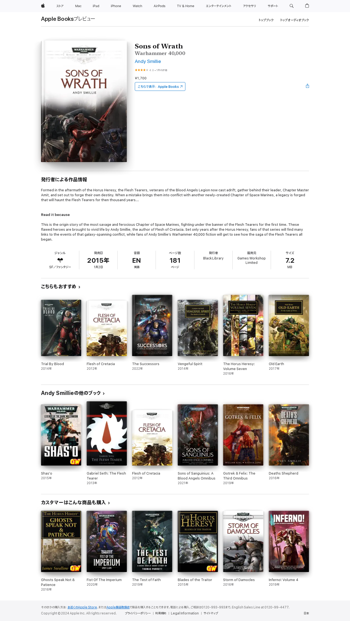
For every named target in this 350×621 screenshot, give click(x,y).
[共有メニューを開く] (307, 86)
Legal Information (185, 613)
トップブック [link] (266, 20)
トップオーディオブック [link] (294, 20)
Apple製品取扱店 (118, 607)
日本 (306, 613)
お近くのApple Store (82, 607)
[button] (291, 6)
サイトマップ (210, 613)
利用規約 (160, 613)
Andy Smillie (148, 61)
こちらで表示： (158, 87)
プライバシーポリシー (138, 613)
